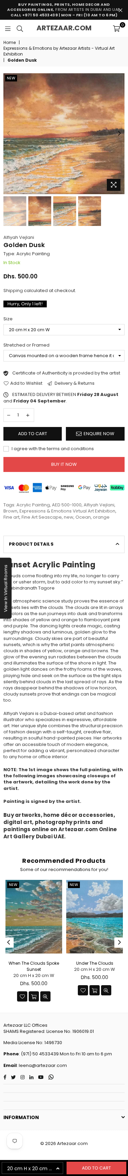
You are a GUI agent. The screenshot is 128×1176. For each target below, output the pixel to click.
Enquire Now (99, 433)
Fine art (11, 517)
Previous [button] (8, 133)
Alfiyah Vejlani (18, 237)
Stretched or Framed (26, 345)
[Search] (20, 28)
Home (9, 42)
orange (101, 517)
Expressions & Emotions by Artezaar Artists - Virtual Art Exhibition (59, 51)
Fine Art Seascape (42, 517)
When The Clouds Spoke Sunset (34, 966)
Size (8, 319)
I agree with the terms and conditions (52, 449)
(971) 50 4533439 (40, 1054)
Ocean (83, 517)
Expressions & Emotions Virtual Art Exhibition (67, 511)
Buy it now (64, 464)
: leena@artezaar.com (42, 1065)
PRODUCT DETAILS (31, 544)
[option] (64, 133)
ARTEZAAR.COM (64, 28)
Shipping (13, 290)
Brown (10, 511)
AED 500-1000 (67, 505)
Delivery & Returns (74, 383)
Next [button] (119, 133)
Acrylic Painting (33, 505)
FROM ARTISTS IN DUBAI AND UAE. (64, 10)
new (11, 78)
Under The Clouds (94, 963)
